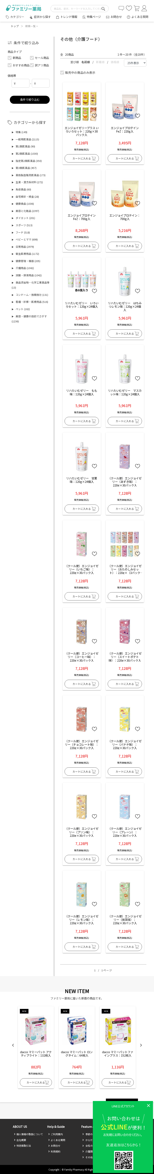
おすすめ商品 (21, 65)
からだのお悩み (93, 1140)
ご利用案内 (57, 1134)
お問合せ (116, 16)
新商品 (17, 58)
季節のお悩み (92, 1134)
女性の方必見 (92, 1145)
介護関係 (90, 1151)
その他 (89, 1157)
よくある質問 (139, 16)
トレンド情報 (68, 16)
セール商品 (42, 58)
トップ (15, 26)
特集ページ (94, 16)
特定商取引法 (23, 1145)
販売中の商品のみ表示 (80, 72)
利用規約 (55, 1151)
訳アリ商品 (42, 65)
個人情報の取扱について (29, 1134)
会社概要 (21, 1140)
